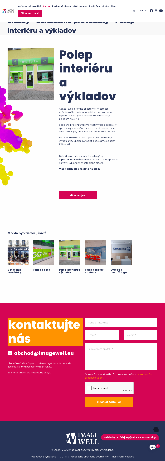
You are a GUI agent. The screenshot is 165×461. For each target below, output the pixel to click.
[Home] (8, 11)
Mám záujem (78, 195)
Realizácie (94, 6)
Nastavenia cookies (123, 456)
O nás (105, 6)
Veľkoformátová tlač (29, 6)
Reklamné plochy (61, 6)
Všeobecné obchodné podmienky (89, 456)
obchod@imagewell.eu (43, 353)
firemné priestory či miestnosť (91, 108)
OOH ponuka (80, 6)
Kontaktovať (32, 13)
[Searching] (135, 11)
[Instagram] (155, 11)
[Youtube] (160, 11)
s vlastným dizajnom (80, 115)
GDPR (63, 456)
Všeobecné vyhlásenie (43, 456)
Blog (113, 6)
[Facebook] (150, 11)
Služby (46, 6)
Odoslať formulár (109, 402)
